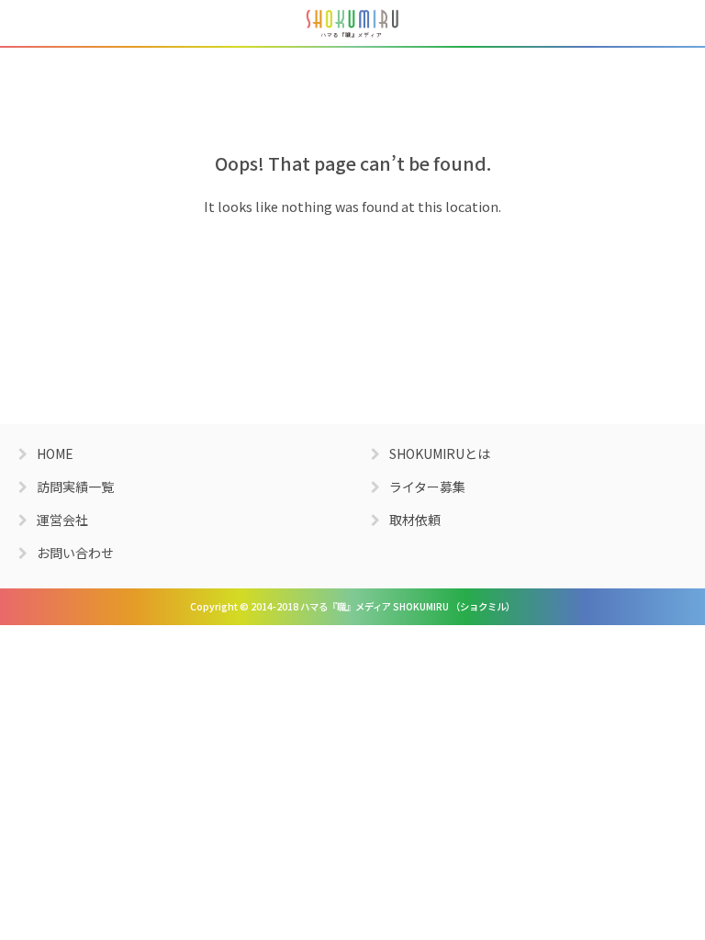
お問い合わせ (75, 552)
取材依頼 (415, 519)
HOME (55, 453)
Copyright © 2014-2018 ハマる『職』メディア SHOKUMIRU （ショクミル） (352, 606)
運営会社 (62, 519)
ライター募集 (427, 486)
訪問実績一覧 (75, 486)
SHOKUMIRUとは (439, 453)
